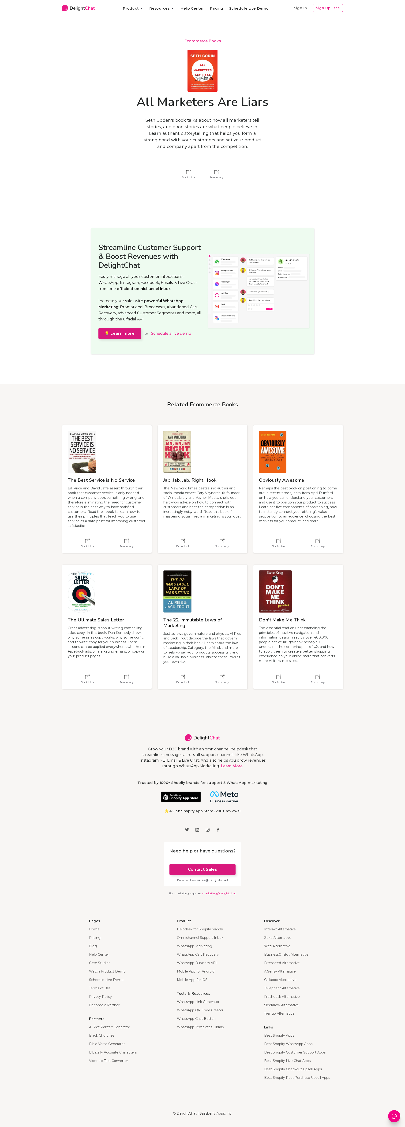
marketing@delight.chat (219, 893)
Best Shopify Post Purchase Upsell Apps (297, 1078)
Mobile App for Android (195, 971)
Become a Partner (104, 1005)
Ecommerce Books (202, 41)
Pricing (216, 8)
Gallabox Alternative (280, 980)
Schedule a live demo (171, 333)
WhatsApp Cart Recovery (198, 954)
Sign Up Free (328, 8)
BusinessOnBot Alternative (286, 954)
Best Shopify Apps (279, 1035)
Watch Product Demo (107, 971)
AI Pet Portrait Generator (109, 1027)
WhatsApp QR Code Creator (200, 1010)
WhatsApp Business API (197, 963)
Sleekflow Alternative (281, 1005)
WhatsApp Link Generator (198, 1002)
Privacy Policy (100, 997)
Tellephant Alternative (282, 988)
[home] (78, 8)
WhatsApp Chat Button (196, 1019)
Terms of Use (100, 988)
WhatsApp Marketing (194, 946)
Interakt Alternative (280, 929)
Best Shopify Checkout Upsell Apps (293, 1069)
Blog (93, 946)
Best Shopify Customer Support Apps (295, 1052)
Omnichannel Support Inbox (200, 938)
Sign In (300, 8)
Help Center (192, 8)
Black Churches (101, 1035)
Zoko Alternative (277, 938)
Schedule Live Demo (248, 8)
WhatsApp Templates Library (200, 1027)
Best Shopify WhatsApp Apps (288, 1044)
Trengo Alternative (279, 1013)
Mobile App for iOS (192, 980)
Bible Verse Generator (107, 1044)
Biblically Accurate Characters (113, 1052)
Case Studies (99, 963)
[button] (133, 8)
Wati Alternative (277, 946)
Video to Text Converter (108, 1061)
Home (94, 929)
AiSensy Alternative (280, 971)
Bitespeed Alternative (282, 963)
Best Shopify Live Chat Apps (287, 1061)
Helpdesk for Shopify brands (200, 929)
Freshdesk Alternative (282, 997)
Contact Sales (202, 869)
